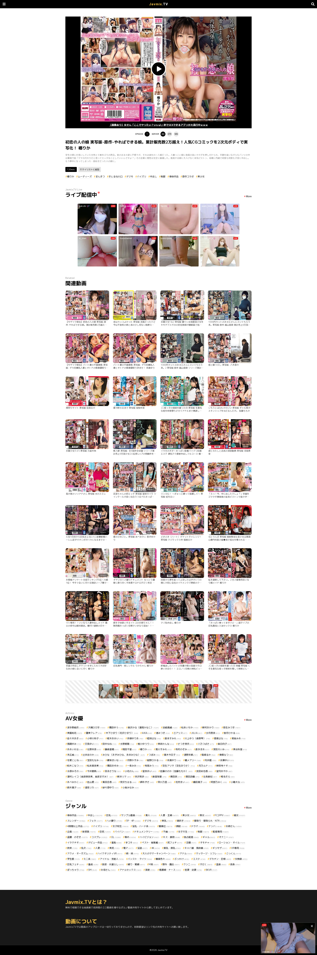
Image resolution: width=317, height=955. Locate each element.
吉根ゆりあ (135, 738)
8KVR (211, 869)
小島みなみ (131, 787)
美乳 (167, 820)
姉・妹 (132, 853)
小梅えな (238, 782)
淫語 (142, 848)
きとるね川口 (116, 176)
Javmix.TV (162, 950)
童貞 (93, 864)
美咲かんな (166, 743)
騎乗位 (165, 826)
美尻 (114, 848)
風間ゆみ (74, 743)
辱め (130, 837)
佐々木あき (75, 738)
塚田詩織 (192, 776)
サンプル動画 (131, 815)
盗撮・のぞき (77, 837)
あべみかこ (75, 782)
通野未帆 (191, 754)
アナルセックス (130, 869)
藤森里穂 (112, 749)
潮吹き (183, 820)
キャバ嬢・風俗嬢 (197, 848)
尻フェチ (174, 842)
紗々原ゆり (111, 787)
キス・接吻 (171, 837)
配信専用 (221, 831)
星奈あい (149, 771)
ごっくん (233, 853)
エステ (199, 858)
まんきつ (100, 176)
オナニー (226, 837)
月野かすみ (135, 760)
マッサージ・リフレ (209, 853)
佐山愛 (93, 782)
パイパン (122, 831)
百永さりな (113, 771)
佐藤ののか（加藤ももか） (176, 771)
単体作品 (173, 176)
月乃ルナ (205, 765)
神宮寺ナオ (224, 765)
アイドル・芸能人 (112, 858)
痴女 (239, 815)
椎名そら (228, 776)
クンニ (189, 864)
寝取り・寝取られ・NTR (210, 820)
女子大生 (186, 831)
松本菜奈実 (95, 765)
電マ (128, 848)
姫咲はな (154, 738)
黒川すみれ (164, 749)
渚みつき (163, 732)
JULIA (196, 732)
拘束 (72, 848)
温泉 (221, 864)
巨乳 (111, 815)
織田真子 (200, 782)
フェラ (96, 820)
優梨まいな (115, 760)
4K (155, 848)
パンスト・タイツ (140, 858)
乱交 (86, 848)
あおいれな (75, 749)
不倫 (168, 831)
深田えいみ (221, 749)
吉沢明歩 (142, 776)
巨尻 (105, 831)
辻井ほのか (91, 754)
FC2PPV (222, 815)
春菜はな (221, 738)
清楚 (150, 869)
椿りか (70, 176)
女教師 (241, 858)
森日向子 (225, 743)
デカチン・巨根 (220, 858)
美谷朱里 (240, 749)
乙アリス (180, 732)
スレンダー (76, 820)
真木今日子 (172, 754)
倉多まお (202, 749)
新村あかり (210, 727)
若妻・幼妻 (193, 869)
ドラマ (198, 826)
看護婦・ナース (170, 869)
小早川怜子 (95, 738)
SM (92, 869)
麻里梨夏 (159, 776)
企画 (72, 831)
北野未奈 (94, 749)
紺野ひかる (155, 760)
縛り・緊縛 (136, 864)
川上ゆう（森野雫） (197, 738)
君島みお (239, 738)
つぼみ (154, 754)
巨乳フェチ (75, 864)
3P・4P (133, 820)
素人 (151, 815)
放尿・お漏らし (113, 864)
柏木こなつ (75, 765)
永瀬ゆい (227, 760)
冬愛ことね (75, 760)
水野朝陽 (127, 743)
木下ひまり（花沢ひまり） (122, 732)
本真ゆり (174, 760)
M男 (154, 864)
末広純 (73, 754)
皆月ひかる (232, 732)
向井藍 (210, 760)
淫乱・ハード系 (143, 826)
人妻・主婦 (169, 815)
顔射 (181, 826)
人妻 (100, 848)
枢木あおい (115, 738)
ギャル (209, 837)
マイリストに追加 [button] (90, 169)
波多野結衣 (75, 727)
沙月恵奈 (213, 732)
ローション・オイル (232, 842)
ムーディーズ (85, 176)
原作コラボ (188, 176)
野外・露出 (171, 864)
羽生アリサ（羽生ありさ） (178, 765)
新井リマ (124, 776)
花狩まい (182, 782)
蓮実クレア (94, 732)
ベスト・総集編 (153, 842)
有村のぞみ (184, 749)
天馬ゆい (92, 743)
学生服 (73, 858)
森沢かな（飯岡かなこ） (143, 727)
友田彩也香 (204, 771)
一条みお (134, 765)
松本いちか (189, 727)
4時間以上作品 (78, 826)
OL (116, 837)
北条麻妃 (210, 776)
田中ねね (109, 743)
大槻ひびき (96, 727)
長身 (235, 864)
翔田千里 (129, 749)
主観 (191, 842)
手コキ (131, 842)
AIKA (147, 732)
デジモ (129, 176)
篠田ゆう (116, 727)
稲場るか (208, 754)
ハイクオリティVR (109, 853)
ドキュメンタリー (146, 831)
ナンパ (215, 826)
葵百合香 (109, 782)
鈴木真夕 (74, 787)
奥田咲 (176, 776)
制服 (163, 176)
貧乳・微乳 (172, 848)
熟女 (205, 815)
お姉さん (234, 826)
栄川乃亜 (165, 782)
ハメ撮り (114, 820)
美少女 (201, 176)
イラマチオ (75, 842)
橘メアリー (193, 760)
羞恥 (116, 842)
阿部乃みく (219, 782)
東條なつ (226, 754)
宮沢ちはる (128, 782)
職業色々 (163, 858)
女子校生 (120, 826)
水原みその (75, 771)
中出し (153, 176)
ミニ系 (90, 858)
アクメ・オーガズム (80, 853)
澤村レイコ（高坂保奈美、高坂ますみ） (90, 776)
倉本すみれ (173, 738)
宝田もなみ (95, 760)
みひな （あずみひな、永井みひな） (124, 754)
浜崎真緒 (170, 727)
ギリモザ (219, 848)
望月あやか (224, 771)
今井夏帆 (94, 771)
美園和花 (74, 732)
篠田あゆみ (115, 765)
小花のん (132, 771)
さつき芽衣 (186, 743)
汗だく (206, 864)
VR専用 (238, 848)
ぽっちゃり (75, 869)
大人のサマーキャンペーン (159, 853)
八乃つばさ (206, 743)
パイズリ (141, 176)
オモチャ (207, 842)
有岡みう (152, 765)
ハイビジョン (149, 837)
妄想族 (89, 831)
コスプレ (99, 837)
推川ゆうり (146, 743)
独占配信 (191, 837)
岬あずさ (147, 782)
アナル (186, 853)
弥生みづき (231, 727)
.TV (158, 4)
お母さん (108, 869)
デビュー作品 (98, 842)
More (249, 196)
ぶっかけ (181, 858)
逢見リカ (92, 787)
